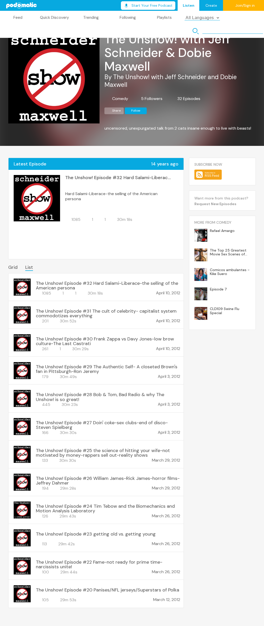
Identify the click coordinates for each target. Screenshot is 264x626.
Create (211, 5)
